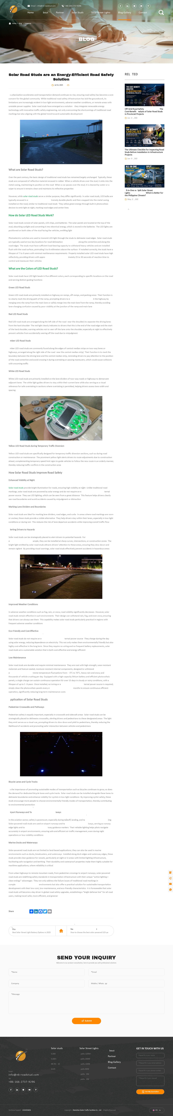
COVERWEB (26, 1110)
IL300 (53, 1054)
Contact (143, 12)
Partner (60, 12)
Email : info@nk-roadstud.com (43, 6)
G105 (53, 1069)
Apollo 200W (85, 1059)
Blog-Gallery (124, 12)
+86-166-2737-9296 (73, 6)
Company (27, 23)
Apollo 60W (84, 1074)
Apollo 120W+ (85, 1054)
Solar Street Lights (100, 12)
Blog (20, 23)
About (45, 12)
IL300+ (53, 1059)
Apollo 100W (85, 1064)
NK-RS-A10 (55, 1064)
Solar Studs (77, 12)
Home (30, 12)
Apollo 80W (84, 1069)
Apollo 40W (84, 1079)
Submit (88, 1021)
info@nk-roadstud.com (24, 1074)
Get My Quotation (152, 1092)
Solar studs (57, 1048)
